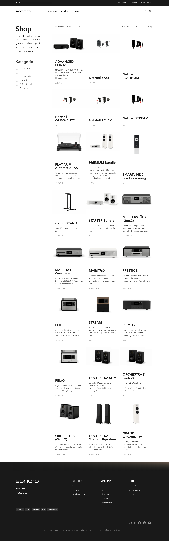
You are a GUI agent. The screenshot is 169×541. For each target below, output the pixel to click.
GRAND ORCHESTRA (132, 435)
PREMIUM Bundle (102, 163)
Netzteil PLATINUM (131, 76)
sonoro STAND (66, 223)
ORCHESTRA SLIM (103, 378)
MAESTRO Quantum (63, 272)
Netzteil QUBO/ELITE (65, 119)
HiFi (22, 72)
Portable (24, 80)
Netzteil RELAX (100, 120)
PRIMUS (129, 325)
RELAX (60, 380)
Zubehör (24, 88)
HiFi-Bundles (26, 76)
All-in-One (25, 68)
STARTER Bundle (101, 221)
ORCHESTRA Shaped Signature (102, 438)
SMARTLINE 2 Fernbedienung (134, 176)
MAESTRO (97, 271)
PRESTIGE (130, 271)
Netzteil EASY (99, 78)
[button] (146, 11)
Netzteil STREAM (135, 118)
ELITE (59, 325)
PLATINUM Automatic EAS (66, 166)
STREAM (95, 322)
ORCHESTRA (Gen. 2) (65, 438)
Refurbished (26, 84)
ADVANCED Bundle (64, 63)
